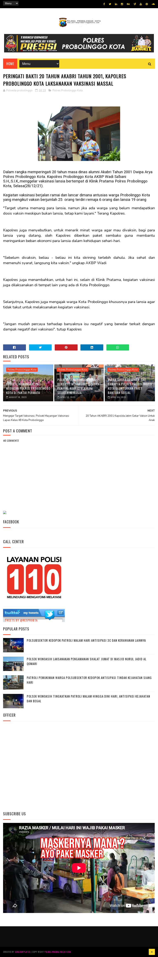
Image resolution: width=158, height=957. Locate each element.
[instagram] (122, 4)
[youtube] (140, 4)
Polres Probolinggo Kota (67, 90)
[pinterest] (146, 4)
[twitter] (110, 4)
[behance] (128, 4)
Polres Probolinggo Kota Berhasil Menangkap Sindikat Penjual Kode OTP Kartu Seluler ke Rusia (79, 386)
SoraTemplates (22, 951)
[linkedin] (116, 4)
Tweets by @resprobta (21, 620)
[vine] (134, 4)
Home (10, 63)
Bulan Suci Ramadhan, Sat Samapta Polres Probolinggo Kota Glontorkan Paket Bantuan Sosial (130, 386)
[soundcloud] (153, 4)
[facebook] (104, 4)
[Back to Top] (152, 952)
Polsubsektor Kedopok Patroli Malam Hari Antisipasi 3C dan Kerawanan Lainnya (86, 640)
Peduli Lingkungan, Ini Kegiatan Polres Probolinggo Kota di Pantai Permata (28, 388)
